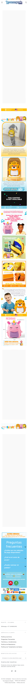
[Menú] (2, 2)
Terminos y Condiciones (8, 642)
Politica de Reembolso (8, 644)
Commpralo (8, 678)
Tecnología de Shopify (8, 680)
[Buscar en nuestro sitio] (26, 2)
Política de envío (21, 682)
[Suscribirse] (26, 658)
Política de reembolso (20, 680)
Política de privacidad (10, 682)
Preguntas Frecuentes (8, 639)
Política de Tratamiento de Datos (11, 647)
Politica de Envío (6, 637)
